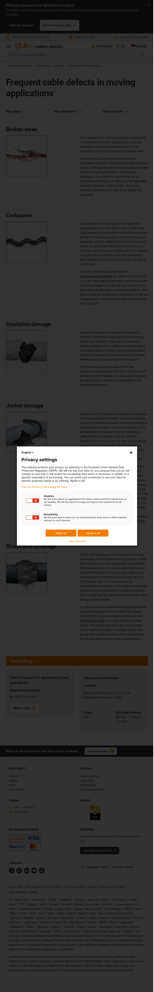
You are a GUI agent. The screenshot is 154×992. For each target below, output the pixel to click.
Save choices (77, 541)
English (26, 452)
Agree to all (93, 533)
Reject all (61, 533)
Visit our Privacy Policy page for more (44, 486)
